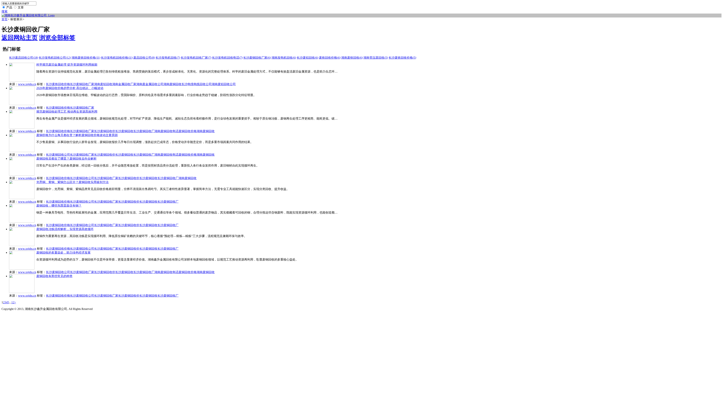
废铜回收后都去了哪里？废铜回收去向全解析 (66, 158)
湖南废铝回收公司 (224, 84)
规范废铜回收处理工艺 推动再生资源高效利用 (66, 111)
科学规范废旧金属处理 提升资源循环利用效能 (66, 64)
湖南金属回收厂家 (124, 84)
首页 (5, 19)
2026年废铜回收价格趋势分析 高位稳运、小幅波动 (69, 88)
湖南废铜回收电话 (166, 131)
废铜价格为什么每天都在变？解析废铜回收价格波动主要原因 (77, 135)
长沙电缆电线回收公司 (197, 84)
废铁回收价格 (329, 57)
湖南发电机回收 (284, 57)
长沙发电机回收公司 (55, 57)
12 (12, 302)
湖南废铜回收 (172, 84)
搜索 (5, 11)
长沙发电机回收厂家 (196, 57)
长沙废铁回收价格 (402, 57)
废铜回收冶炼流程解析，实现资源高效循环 (65, 229)
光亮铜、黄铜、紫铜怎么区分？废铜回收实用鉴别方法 (72, 182)
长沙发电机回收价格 (117, 57)
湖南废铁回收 (352, 57)
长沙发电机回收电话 (227, 57)
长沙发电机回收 (168, 57)
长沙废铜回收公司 (58, 154)
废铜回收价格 (187, 131)
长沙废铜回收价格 (58, 107)
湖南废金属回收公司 (149, 84)
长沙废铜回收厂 (143, 131)
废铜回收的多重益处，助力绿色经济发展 (63, 252)
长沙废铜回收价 (104, 131)
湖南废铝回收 (103, 84)
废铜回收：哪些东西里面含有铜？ (59, 205)
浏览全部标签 (57, 37)
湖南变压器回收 (375, 57)
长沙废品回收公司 (23, 57)
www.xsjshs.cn (27, 84)
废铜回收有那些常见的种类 (54, 276)
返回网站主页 (20, 37)
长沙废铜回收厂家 (257, 57)
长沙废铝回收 (307, 57)
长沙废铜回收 (124, 131)
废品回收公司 (144, 57)
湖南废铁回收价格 (86, 57)
